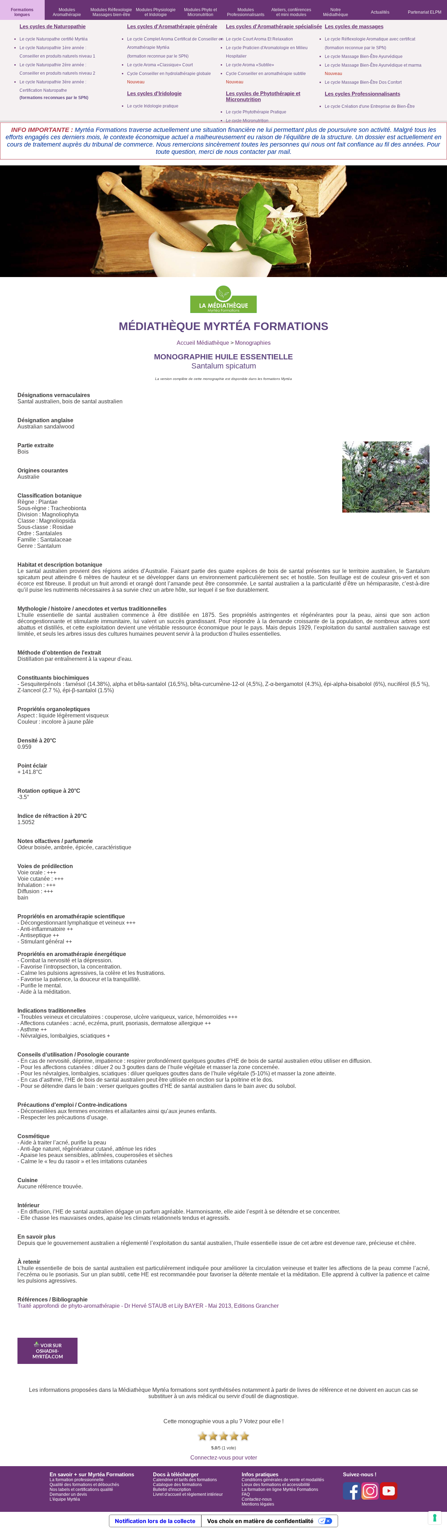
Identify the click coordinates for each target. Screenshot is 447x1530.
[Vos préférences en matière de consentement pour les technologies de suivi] (434, 1517)
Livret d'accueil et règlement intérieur (188, 1494)
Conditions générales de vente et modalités (283, 1479)
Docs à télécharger (176, 1474)
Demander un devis (68, 1494)
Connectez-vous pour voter (223, 1458)
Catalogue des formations (177, 1484)
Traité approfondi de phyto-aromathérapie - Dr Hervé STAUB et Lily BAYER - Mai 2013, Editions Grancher (148, 1306)
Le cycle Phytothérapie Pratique (256, 112)
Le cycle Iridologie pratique (152, 106)
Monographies (253, 343)
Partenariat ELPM (424, 12)
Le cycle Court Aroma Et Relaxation (259, 39)
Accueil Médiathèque (203, 343)
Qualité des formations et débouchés (84, 1484)
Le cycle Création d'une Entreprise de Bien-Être (370, 106)
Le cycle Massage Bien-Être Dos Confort (363, 82)
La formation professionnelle (77, 1479)
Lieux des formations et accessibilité (276, 1484)
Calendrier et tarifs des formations (185, 1479)
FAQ (246, 1494)
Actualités (380, 12)
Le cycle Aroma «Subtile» (250, 64)
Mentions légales (258, 1504)
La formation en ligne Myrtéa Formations (280, 1489)
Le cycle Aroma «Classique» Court (160, 64)
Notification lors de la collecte (155, 1520)
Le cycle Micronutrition (247, 120)
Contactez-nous (257, 1499)
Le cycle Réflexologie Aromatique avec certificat (370, 39)
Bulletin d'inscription (172, 1489)
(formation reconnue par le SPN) (158, 56)
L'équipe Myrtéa (65, 1499)
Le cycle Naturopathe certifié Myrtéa (54, 39)
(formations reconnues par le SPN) (54, 97)
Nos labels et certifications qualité (81, 1489)
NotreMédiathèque (335, 12)
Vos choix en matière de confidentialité (260, 1520)
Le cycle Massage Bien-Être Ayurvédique (364, 56)
